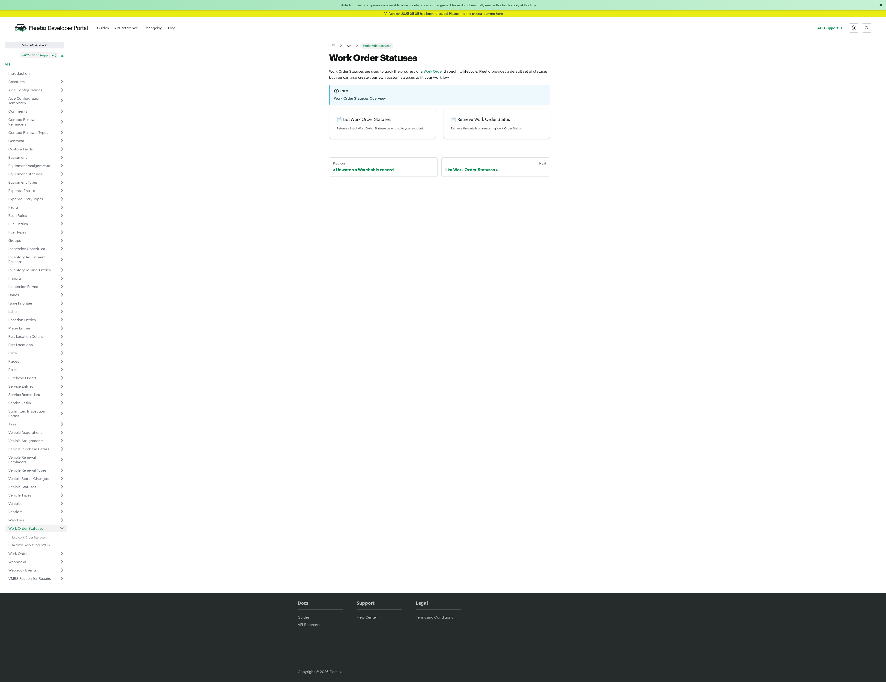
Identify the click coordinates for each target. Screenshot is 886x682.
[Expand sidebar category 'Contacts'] (62, 140)
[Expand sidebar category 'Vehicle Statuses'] (62, 487)
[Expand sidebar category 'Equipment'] (62, 157)
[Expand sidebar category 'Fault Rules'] (62, 215)
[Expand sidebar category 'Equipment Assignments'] (62, 165)
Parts (12, 352)
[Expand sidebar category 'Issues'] (62, 295)
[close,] (881, 5)
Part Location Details (25, 336)
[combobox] (866, 28)
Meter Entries (19, 328)
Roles (13, 369)
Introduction (19, 73)
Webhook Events (22, 570)
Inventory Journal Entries (29, 269)
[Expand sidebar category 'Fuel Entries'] (62, 223)
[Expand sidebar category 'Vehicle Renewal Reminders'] (62, 460)
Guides (103, 27)
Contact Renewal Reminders (22, 121)
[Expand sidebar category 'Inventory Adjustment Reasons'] (62, 259)
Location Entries (22, 319)
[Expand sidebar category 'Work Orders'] (62, 553)
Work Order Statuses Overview (360, 98)
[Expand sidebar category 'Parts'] (62, 353)
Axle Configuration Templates (24, 100)
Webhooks (17, 561)
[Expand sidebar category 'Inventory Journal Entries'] (62, 270)
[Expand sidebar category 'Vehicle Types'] (62, 495)
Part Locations (20, 344)
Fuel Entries (18, 223)
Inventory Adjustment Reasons (27, 259)
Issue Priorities (20, 303)
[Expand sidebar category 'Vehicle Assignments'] (62, 440)
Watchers (16, 519)
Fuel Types (17, 232)
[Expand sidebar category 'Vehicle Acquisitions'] (62, 432)
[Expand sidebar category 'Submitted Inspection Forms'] (62, 413)
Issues (13, 294)
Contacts (16, 140)
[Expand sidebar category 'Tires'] (62, 424)
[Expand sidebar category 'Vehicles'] (62, 503)
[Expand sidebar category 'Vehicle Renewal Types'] (62, 470)
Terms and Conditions (434, 617)
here (499, 13)
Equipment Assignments (29, 165)
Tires (12, 424)
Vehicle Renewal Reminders (22, 459)
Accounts (16, 81)
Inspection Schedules (26, 248)
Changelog (153, 27)
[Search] (866, 28)
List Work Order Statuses (29, 537)
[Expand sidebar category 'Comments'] (62, 111)
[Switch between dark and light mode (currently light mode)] (853, 28)
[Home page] (333, 46)
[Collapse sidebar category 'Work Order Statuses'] (62, 528)
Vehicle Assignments (26, 440)
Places (13, 361)
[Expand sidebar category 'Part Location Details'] (62, 336)
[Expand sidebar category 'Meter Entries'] (62, 328)
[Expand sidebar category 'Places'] (62, 361)
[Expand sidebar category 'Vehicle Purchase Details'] (62, 449)
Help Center (367, 617)
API (7, 64)
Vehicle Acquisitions (25, 432)
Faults (13, 207)
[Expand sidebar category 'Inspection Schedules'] (62, 248)
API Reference (126, 27)
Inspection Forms (23, 286)
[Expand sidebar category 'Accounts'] (62, 81)
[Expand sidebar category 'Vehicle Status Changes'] (62, 478)
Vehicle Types (19, 495)
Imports (15, 278)
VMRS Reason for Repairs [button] (29, 578)
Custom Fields (20, 149)
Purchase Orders (22, 377)
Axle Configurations (25, 89)
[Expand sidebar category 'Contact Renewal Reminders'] (62, 122)
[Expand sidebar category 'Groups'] (62, 240)
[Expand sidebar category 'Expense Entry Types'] (62, 199)
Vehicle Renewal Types (27, 470)
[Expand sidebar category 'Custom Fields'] (62, 149)
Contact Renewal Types (28, 132)
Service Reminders (24, 394)
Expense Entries (21, 190)
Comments (17, 111)
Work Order (433, 71)
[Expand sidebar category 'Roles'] (62, 369)
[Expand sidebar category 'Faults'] (62, 207)
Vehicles (15, 503)
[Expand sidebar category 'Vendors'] (62, 511)
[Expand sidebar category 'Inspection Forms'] (62, 286)
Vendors (15, 511)
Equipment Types (23, 182)
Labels (13, 311)
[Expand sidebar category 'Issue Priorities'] (62, 303)
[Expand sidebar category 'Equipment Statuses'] (62, 174)
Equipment (17, 157)
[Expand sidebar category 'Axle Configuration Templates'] (62, 101)
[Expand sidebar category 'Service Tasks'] (62, 403)
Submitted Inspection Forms (26, 413)
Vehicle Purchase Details (28, 448)
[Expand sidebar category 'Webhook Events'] (62, 570)
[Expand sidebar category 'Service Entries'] (62, 386)
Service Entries (20, 386)
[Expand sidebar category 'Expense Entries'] (62, 190)
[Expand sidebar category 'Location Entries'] (62, 319)
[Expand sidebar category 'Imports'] (62, 278)
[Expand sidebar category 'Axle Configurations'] (62, 90)
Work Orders (18, 553)
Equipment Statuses (25, 173)
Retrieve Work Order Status (30, 545)
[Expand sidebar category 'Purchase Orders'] (62, 378)
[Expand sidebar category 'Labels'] (62, 311)
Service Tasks (19, 402)
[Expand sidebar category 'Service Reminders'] (62, 394)
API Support (827, 27)
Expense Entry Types (25, 198)
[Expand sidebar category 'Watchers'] (62, 520)
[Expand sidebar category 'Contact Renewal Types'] (62, 132)
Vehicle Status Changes (28, 478)
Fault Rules (17, 215)
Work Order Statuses (25, 528)
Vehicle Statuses (22, 486)
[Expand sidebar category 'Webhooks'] (62, 561)
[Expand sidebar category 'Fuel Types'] (62, 232)
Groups (14, 240)
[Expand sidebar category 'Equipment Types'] (62, 182)
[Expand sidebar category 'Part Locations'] (62, 344)
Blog (172, 27)
